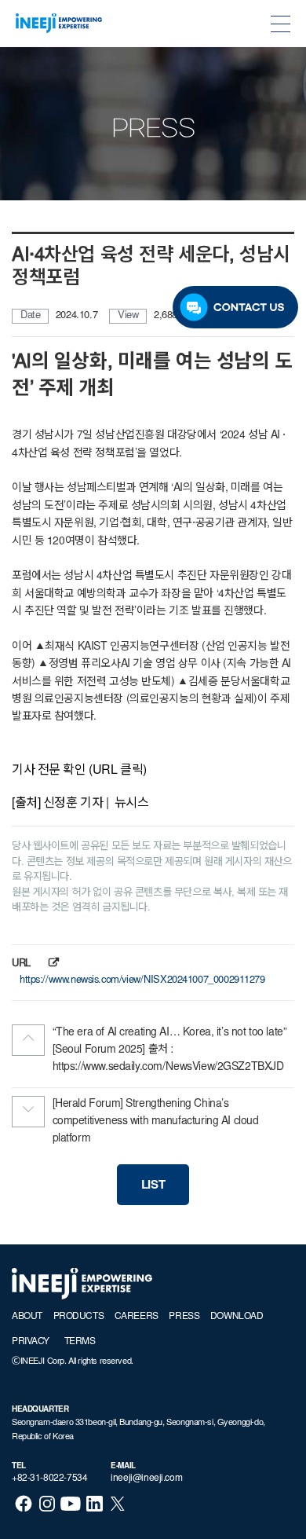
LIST (153, 1186)
